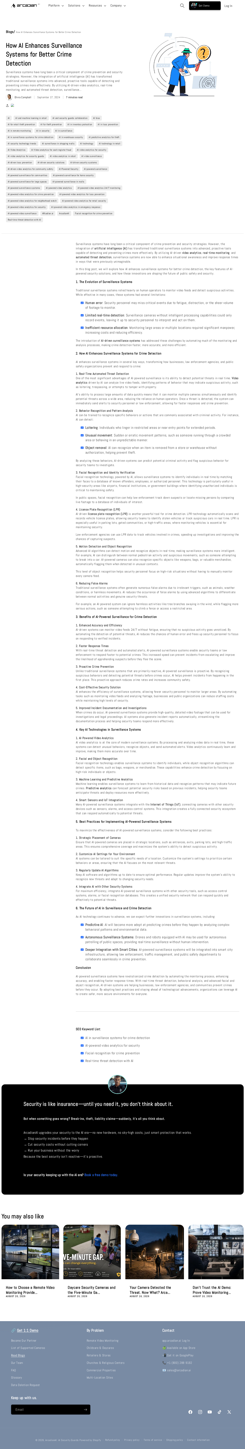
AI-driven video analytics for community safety (30, 169)
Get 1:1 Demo (27, 1330)
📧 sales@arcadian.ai (176, 1370)
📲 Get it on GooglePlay (178, 1355)
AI (9, 118)
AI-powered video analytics (59, 187)
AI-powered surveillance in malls (68, 181)
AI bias (96, 118)
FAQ (13, 1370)
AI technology (86, 143)
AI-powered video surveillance (22, 213)
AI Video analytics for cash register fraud (51, 149)
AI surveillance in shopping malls (58, 143)
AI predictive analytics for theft (104, 137)
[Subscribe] (85, 1410)
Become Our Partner (24, 1341)
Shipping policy (174, 1440)
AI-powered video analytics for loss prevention (82, 194)
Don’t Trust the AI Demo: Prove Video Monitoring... (212, 1290)
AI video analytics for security (91, 149)
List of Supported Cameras (28, 1348)
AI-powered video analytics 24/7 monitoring (99, 187)
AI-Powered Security (68, 169)
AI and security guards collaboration (70, 118)
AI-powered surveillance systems (24, 187)
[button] (55, 5)
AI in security (43, 130)
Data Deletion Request (25, 1385)
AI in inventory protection (80, 124)
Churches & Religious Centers (106, 1363)
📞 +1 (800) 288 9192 (177, 1363)
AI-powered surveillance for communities (27, 175)
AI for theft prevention (51, 124)
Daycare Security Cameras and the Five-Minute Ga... (91, 1290)
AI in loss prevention (108, 124)
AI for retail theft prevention (21, 124)
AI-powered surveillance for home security (73, 175)
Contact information (198, 1440)
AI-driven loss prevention (20, 162)
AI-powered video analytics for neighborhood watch (32, 200)
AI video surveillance (92, 156)
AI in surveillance (63, 130)
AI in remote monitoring (19, 130)
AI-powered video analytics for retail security (84, 200)
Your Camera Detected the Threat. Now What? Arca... (150, 1290)
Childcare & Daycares (100, 1348)
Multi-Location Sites (100, 1377)
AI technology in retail (109, 143)
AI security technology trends (22, 143)
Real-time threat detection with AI (24, 219)
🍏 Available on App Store (179, 1348)
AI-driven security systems (83, 162)
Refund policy (112, 1440)
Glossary (16, 1377)
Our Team (17, 1363)
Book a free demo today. (101, 1175)
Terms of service (153, 1440)
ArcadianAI (64, 213)
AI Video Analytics (17, 149)
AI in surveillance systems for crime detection (30, 137)
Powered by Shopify (90, 1440)
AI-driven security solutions (51, 162)
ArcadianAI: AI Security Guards (62, 1440)
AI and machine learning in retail (31, 118)
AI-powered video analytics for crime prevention (31, 194)
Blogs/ (11, 31)
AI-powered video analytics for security (27, 207)
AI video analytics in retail (63, 156)
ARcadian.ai (48, 213)
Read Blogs (18, 1355)
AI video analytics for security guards (26, 156)
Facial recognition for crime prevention (93, 213)
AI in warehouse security (71, 137)
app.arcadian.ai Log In (176, 1341)
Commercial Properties (101, 1370)
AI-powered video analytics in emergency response (75, 207)
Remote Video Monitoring (102, 1341)
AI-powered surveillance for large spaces (27, 181)
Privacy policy (131, 1440)
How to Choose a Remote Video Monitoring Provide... (30, 1290)
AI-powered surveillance (95, 169)
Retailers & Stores (99, 1355)
